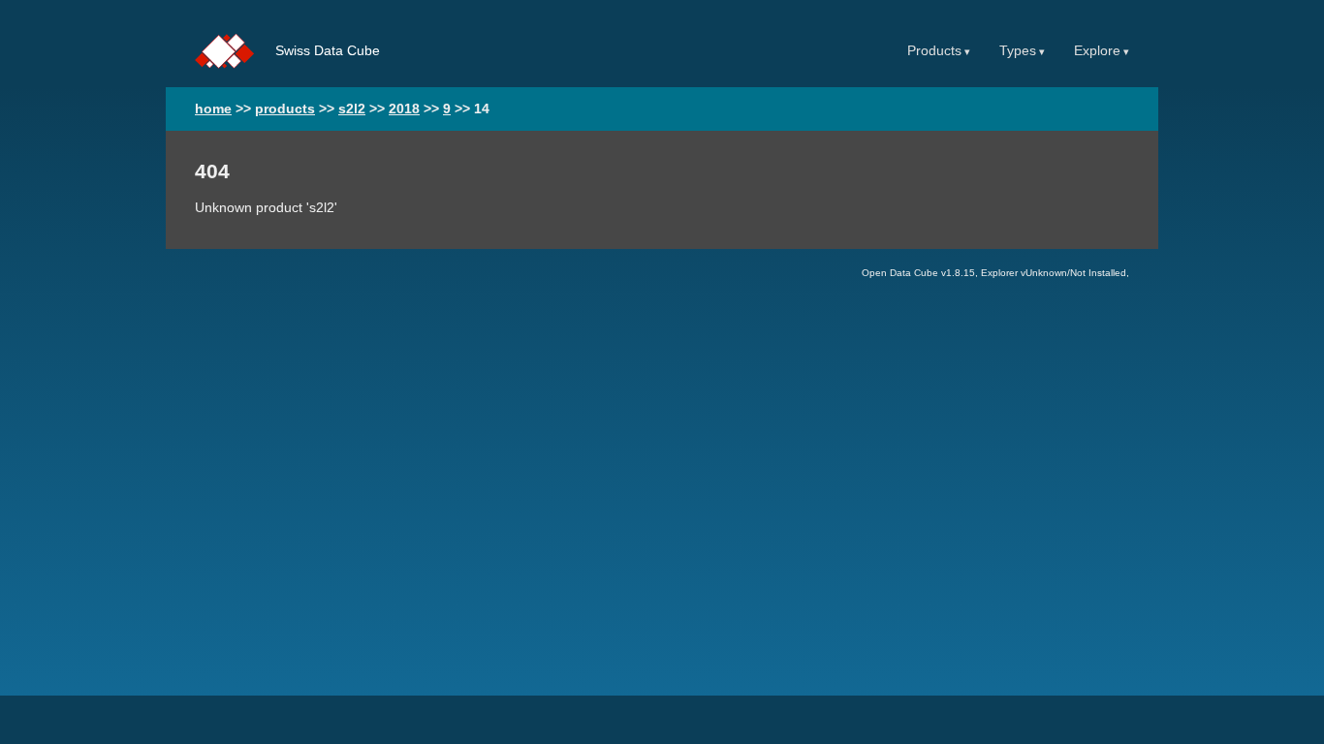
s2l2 (351, 109)
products (285, 109)
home (213, 109)
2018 (404, 109)
